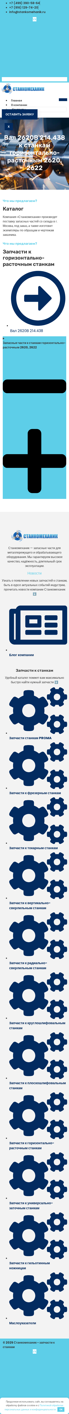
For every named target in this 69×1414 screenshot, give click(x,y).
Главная (16, 100)
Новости (34, 573)
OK (61, 1409)
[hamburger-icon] (63, 99)
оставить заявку (20, 114)
